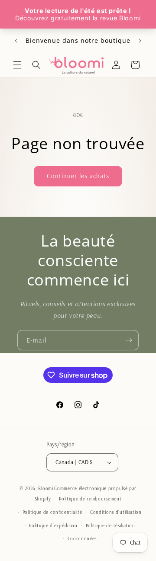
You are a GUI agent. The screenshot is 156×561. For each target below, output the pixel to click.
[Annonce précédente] (16, 40)
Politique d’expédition (53, 526)
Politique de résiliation (110, 526)
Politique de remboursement (90, 499)
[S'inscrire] (128, 340)
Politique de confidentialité (52, 512)
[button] (17, 64)
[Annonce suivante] (140, 40)
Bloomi (45, 488)
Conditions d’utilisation (116, 512)
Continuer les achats (78, 176)
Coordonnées (82, 538)
